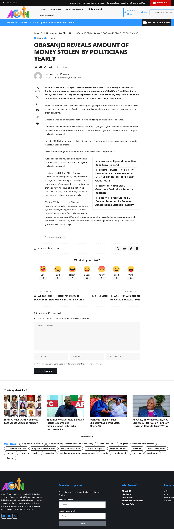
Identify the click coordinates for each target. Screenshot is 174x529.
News (40, 38)
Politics (72, 22)
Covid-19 (11, 453)
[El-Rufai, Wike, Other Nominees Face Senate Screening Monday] (22, 406)
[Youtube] (3, 516)
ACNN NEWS (52, 74)
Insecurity (49, 453)
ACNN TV (137, 448)
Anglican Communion (32, 443)
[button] (46, 67)
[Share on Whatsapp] (37, 103)
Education (62, 22)
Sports (10, 458)
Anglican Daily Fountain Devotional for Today (71, 443)
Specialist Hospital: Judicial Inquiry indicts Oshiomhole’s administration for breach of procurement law (65, 424)
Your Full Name (66, 499)
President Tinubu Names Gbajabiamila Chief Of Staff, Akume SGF (105, 423)
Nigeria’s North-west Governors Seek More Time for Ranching (114, 189)
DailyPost (60, 237)
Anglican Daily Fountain (43, 448)
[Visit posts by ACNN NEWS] (38, 76)
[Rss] (15, 516)
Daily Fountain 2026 (70, 448)
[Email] (41, 67)
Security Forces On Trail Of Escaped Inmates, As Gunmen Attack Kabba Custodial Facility (114, 201)
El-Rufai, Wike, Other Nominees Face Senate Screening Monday (21, 421)
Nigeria (104, 453)
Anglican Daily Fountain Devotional (137, 443)
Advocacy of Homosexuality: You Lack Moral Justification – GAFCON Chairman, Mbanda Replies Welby (151, 423)
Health (52, 22)
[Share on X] (36, 67)
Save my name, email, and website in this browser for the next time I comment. (69, 364)
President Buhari (118, 448)
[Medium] (9, 516)
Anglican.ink (120, 453)
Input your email (67, 511)
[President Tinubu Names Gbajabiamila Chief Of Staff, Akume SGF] (108, 406)
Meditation (152, 453)
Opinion (43, 22)
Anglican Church (29, 453)
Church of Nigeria (95, 448)
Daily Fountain (107, 443)
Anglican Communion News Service (77, 453)
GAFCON (137, 453)
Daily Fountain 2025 (16, 448)
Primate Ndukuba (156, 448)
